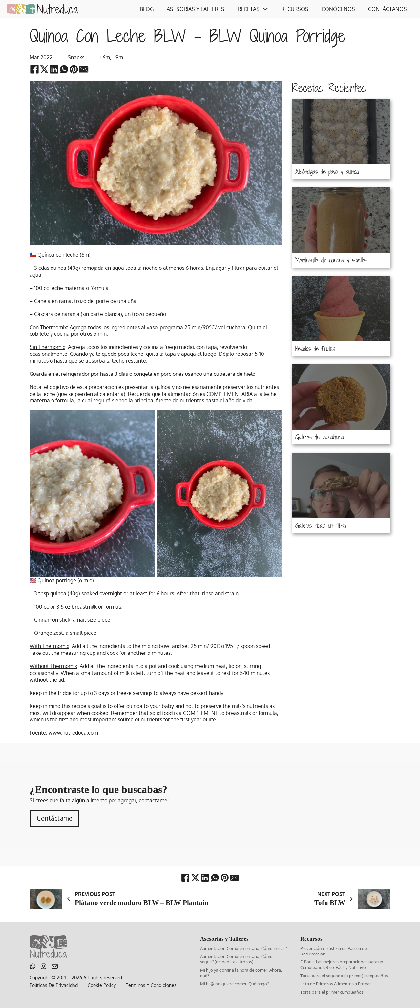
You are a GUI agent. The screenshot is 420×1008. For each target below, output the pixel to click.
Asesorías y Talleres (195, 9)
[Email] (84, 69)
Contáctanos (387, 9)
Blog (147, 9)
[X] (44, 69)
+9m (118, 57)
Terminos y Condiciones (151, 985)
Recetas (249, 9)
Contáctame (54, 818)
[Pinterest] (74, 69)
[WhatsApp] (64, 69)
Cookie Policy (102, 985)
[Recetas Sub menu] (265, 8)
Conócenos (338, 9)
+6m (104, 57)
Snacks (76, 57)
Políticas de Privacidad (54, 985)
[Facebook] (34, 69)
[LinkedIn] (54, 69)
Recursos (294, 9)
